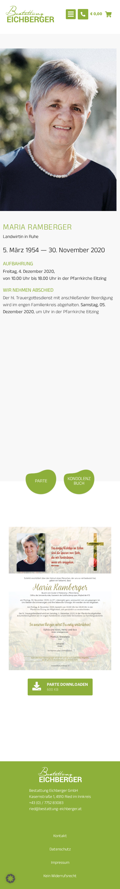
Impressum (60, 863)
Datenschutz (60, 849)
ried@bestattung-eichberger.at (55, 809)
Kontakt (60, 836)
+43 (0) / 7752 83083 (46, 803)
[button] (10, 878)
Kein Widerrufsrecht (60, 876)
